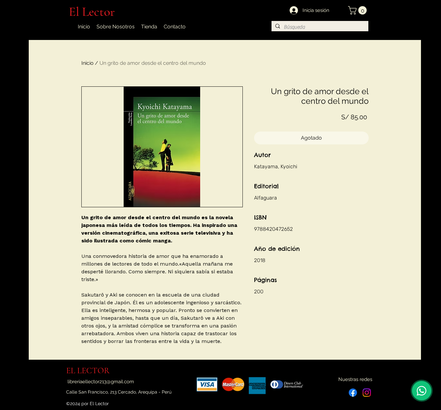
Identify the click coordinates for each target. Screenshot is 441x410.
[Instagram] (366, 392)
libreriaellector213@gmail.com (100, 382)
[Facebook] (352, 392)
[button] (358, 10)
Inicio (87, 63)
